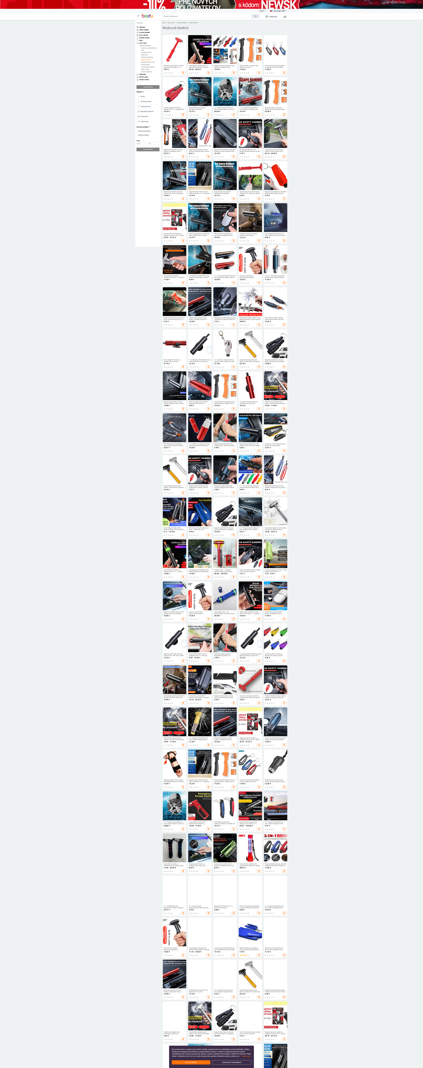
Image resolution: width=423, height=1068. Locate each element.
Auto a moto (171, 22)
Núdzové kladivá (146, 59)
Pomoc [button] (261, 11)
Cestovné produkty (145, 45)
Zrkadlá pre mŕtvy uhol (148, 62)
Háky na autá (145, 69)
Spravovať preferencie (232, 1062)
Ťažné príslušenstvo (147, 57)
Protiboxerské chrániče (148, 67)
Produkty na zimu (146, 52)
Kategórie (139, 23)
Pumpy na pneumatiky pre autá (149, 49)
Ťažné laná (144, 55)
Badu (163, 22)
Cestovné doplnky (146, 71)
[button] (138, 15)
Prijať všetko (191, 1062)
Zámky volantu (145, 64)
